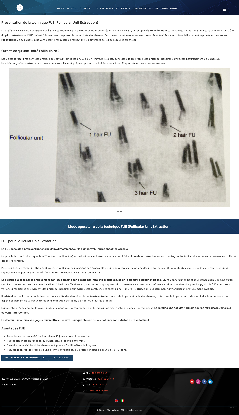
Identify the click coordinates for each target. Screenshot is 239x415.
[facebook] (204, 381)
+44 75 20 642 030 (100, 384)
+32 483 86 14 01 (106, 378)
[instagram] (198, 381)
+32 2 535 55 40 (98, 373)
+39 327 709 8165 (99, 390)
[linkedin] (210, 381)
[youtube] (192, 381)
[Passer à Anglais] (116, 401)
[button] (232, 407)
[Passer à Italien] (122, 401)
